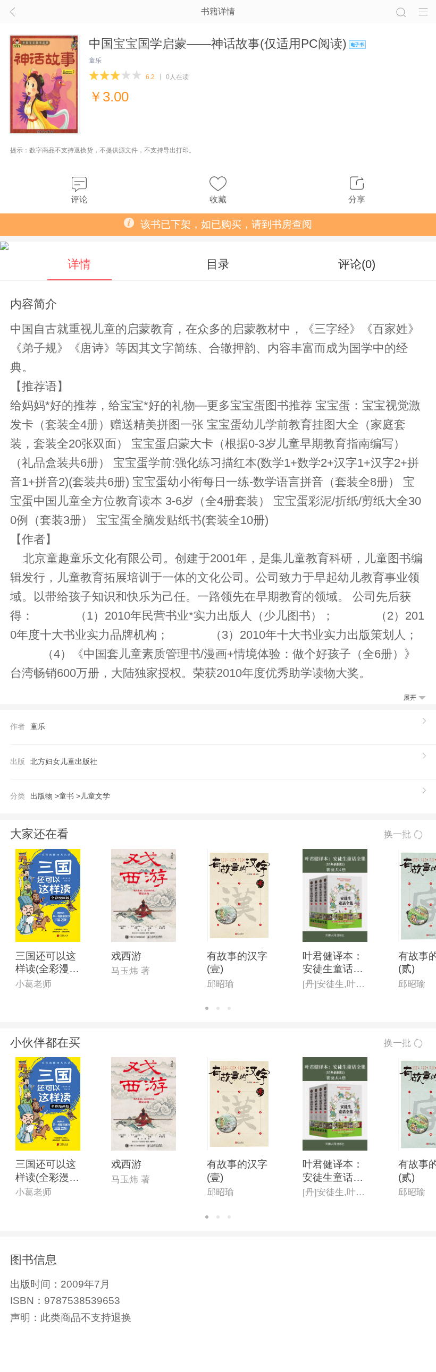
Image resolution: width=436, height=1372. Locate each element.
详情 (79, 264)
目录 (218, 264)
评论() (356, 264)
